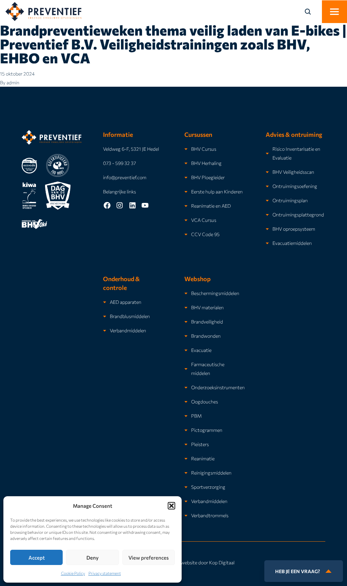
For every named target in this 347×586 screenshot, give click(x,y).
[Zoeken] (311, 11)
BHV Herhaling (206, 163)
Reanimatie (203, 458)
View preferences (148, 557)
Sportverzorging (208, 487)
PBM (196, 416)
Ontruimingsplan (290, 200)
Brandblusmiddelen (130, 316)
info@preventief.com (124, 177)
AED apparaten (125, 302)
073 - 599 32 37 (119, 163)
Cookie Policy (73, 573)
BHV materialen (207, 307)
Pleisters (200, 444)
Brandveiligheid (207, 321)
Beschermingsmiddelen (215, 293)
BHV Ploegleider (208, 177)
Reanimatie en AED (211, 206)
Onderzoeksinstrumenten (218, 387)
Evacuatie (201, 350)
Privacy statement (104, 573)
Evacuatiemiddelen (292, 243)
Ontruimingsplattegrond (298, 214)
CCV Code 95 (205, 234)
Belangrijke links (119, 191)
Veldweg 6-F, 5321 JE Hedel (131, 149)
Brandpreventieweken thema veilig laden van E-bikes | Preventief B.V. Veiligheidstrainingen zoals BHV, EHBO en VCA (173, 43)
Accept (36, 557)
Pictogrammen (206, 430)
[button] (171, 505)
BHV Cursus (203, 149)
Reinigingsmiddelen (211, 472)
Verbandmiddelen (128, 330)
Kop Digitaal (221, 562)
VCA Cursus (203, 220)
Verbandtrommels (209, 515)
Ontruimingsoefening (294, 186)
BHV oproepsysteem (293, 229)
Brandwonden (206, 336)
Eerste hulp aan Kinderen (217, 191)
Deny (92, 557)
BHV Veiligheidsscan (293, 172)
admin (12, 82)
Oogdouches (204, 401)
